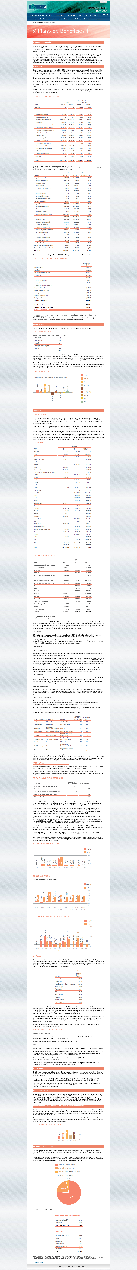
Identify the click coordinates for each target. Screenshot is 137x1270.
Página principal (37, 22)
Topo (41, 1262)
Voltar (36, 1262)
